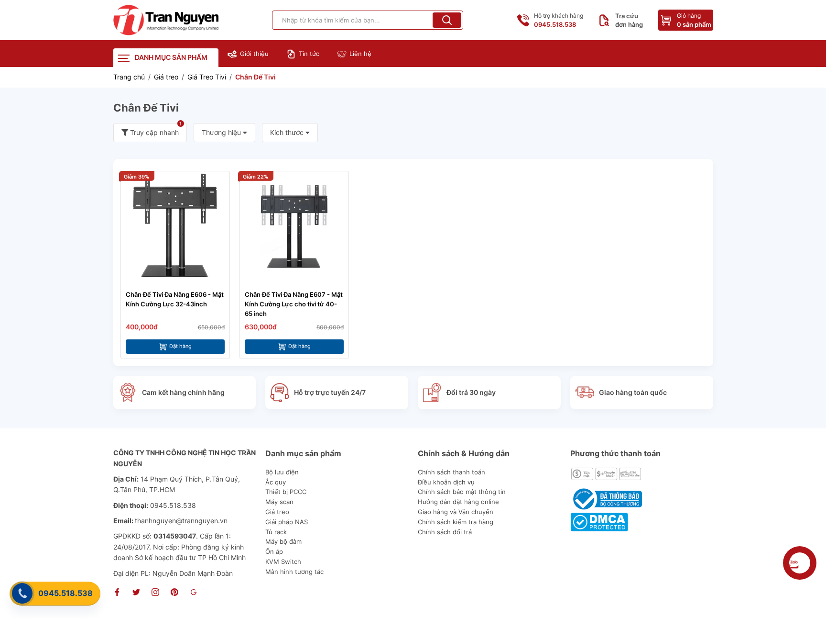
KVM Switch (283, 561)
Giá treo (277, 512)
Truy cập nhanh (155, 129)
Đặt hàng (180, 346)
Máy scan (279, 502)
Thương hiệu (222, 132)
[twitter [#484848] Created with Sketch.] (136, 593)
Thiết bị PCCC (285, 491)
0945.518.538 (65, 593)
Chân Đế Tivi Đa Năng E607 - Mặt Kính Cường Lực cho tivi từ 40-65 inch (294, 304)
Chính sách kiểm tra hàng (455, 522)
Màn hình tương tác (294, 571)
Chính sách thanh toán (451, 472)
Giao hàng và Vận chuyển (455, 512)
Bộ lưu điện (282, 472)
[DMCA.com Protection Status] (599, 521)
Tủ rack (276, 532)
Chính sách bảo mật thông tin (462, 491)
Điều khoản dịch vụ (446, 482)
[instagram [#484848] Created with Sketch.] (155, 593)
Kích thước (287, 132)
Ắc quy (275, 482)
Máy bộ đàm (283, 541)
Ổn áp (274, 551)
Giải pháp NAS (286, 522)
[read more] (165, 20)
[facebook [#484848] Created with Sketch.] (117, 593)
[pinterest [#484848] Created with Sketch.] (174, 593)
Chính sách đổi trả (445, 532)
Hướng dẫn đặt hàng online (458, 502)
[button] (447, 20)
